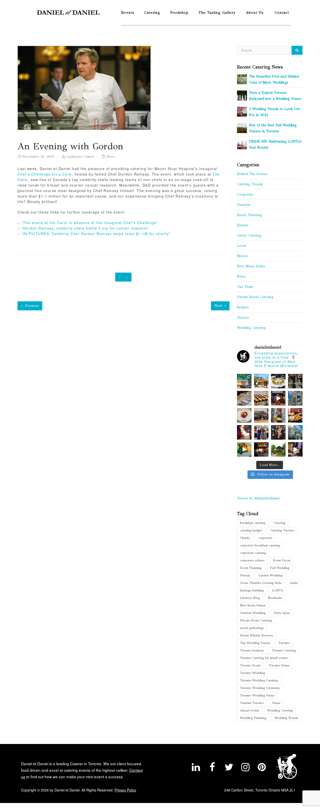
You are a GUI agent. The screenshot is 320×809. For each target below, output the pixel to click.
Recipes (243, 307)
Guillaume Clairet (80, 157)
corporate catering (253, 553)
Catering (152, 12)
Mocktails (275, 598)
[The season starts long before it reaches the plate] (244, 415)
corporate (265, 538)
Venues (243, 317)
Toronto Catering (284, 650)
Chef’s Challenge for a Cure (45, 174)
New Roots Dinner (253, 605)
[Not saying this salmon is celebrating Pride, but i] (244, 449)
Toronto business (252, 650)
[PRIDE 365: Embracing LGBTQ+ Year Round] (242, 144)
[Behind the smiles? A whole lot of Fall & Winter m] (261, 415)
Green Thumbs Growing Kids (260, 583)
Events (127, 12)
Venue (276, 703)
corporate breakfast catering (260, 545)
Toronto (284, 643)
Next (218, 306)
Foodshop (179, 12)
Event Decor (281, 560)
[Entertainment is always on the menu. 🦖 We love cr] (278, 398)
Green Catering (249, 235)
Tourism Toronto (252, 703)
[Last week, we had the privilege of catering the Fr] (278, 432)
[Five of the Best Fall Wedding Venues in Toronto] (242, 128)
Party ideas (282, 613)
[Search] (297, 50)
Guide (294, 583)
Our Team (245, 287)
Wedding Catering (251, 328)
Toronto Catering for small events (264, 658)
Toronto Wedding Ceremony (260, 688)
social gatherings (252, 628)
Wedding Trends (286, 718)
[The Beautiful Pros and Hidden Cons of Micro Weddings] (242, 79)
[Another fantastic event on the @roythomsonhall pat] (295, 415)
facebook (212, 768)
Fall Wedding (280, 568)
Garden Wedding (270, 575)
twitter (229, 768)
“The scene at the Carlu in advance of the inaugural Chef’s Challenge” (89, 222)
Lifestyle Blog (250, 598)
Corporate (245, 194)
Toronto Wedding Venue (257, 695)
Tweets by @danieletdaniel (258, 498)
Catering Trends (250, 184)
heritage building (252, 590)
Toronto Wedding (252, 673)
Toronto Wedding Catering (259, 680)
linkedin (196, 768)
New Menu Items (251, 266)
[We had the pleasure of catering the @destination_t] (295, 398)
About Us (255, 12)
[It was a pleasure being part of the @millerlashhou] (278, 449)
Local (241, 246)
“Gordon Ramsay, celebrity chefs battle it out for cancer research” (85, 228)
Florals (245, 575)
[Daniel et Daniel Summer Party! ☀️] (295, 381)
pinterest (262, 768)
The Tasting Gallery (217, 12)
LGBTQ (277, 590)
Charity (245, 538)
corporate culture (252, 560)
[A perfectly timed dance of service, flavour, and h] (295, 449)
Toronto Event (250, 665)
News (110, 157)
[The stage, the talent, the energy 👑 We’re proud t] (244, 432)
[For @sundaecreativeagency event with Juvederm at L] (261, 398)
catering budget (251, 530)
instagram (245, 768)
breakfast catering (252, 523)
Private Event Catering (255, 297)
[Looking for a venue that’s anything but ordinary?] (261, 381)
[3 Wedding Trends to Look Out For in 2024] (242, 111)
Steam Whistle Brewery (256, 635)
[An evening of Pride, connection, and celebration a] (261, 432)
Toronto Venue (279, 665)
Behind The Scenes (252, 174)
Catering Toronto (282, 530)
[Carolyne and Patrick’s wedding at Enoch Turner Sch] (244, 398)
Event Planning (249, 215)
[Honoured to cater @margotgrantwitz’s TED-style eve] (278, 381)
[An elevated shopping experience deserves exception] (244, 381)
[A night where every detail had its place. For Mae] (261, 449)
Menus (242, 256)
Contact (282, 12)
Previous (31, 306)
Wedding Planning (253, 718)
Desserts (243, 205)
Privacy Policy (125, 789)
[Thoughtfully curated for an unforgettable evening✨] (278, 415)
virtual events (249, 710)
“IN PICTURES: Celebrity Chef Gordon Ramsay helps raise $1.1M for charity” (96, 233)
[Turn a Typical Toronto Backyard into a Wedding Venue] (242, 95)
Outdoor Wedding (253, 613)
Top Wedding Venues (255, 643)
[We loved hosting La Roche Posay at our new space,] (295, 432)
